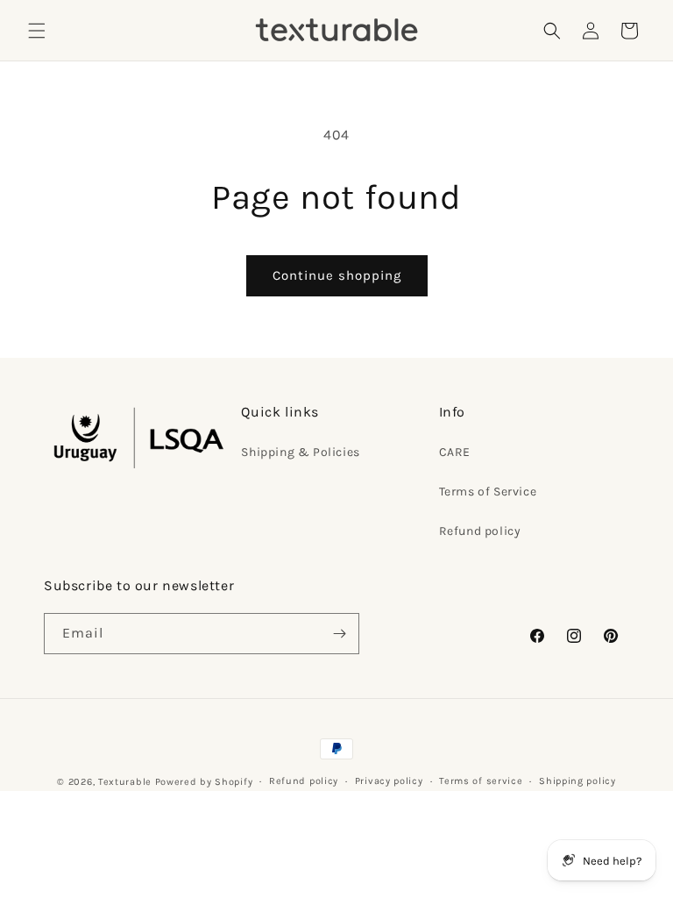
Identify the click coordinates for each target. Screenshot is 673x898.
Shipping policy (577, 781)
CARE (455, 452)
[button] (37, 30)
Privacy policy (389, 781)
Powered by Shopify (204, 782)
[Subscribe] (339, 633)
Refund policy (480, 531)
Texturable (125, 782)
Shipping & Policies (300, 452)
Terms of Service (488, 491)
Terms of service (480, 781)
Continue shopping (337, 275)
